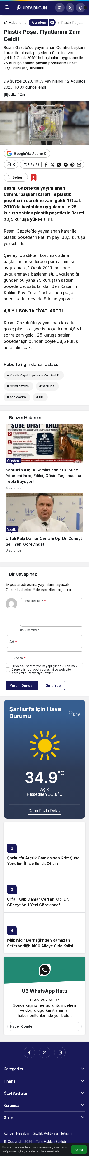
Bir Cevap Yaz (23, 574)
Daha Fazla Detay (44, 810)
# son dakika (16, 397)
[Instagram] (60, 1052)
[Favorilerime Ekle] (33, 177)
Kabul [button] (79, 1149)
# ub (39, 397)
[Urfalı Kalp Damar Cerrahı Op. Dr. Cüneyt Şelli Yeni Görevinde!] (44, 522)
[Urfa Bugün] (32, 7)
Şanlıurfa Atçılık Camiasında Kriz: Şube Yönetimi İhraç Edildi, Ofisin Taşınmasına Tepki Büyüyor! (43, 863)
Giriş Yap (53, 685)
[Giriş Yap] (70, 7)
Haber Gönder (22, 1026)
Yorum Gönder (22, 685)
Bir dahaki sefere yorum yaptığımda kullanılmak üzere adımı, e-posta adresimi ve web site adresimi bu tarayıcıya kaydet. (44, 669)
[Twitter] (44, 1052)
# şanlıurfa (46, 386)
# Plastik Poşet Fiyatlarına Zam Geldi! (33, 375)
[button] (60, 7)
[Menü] (8, 7)
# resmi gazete (18, 386)
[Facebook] (29, 1052)
